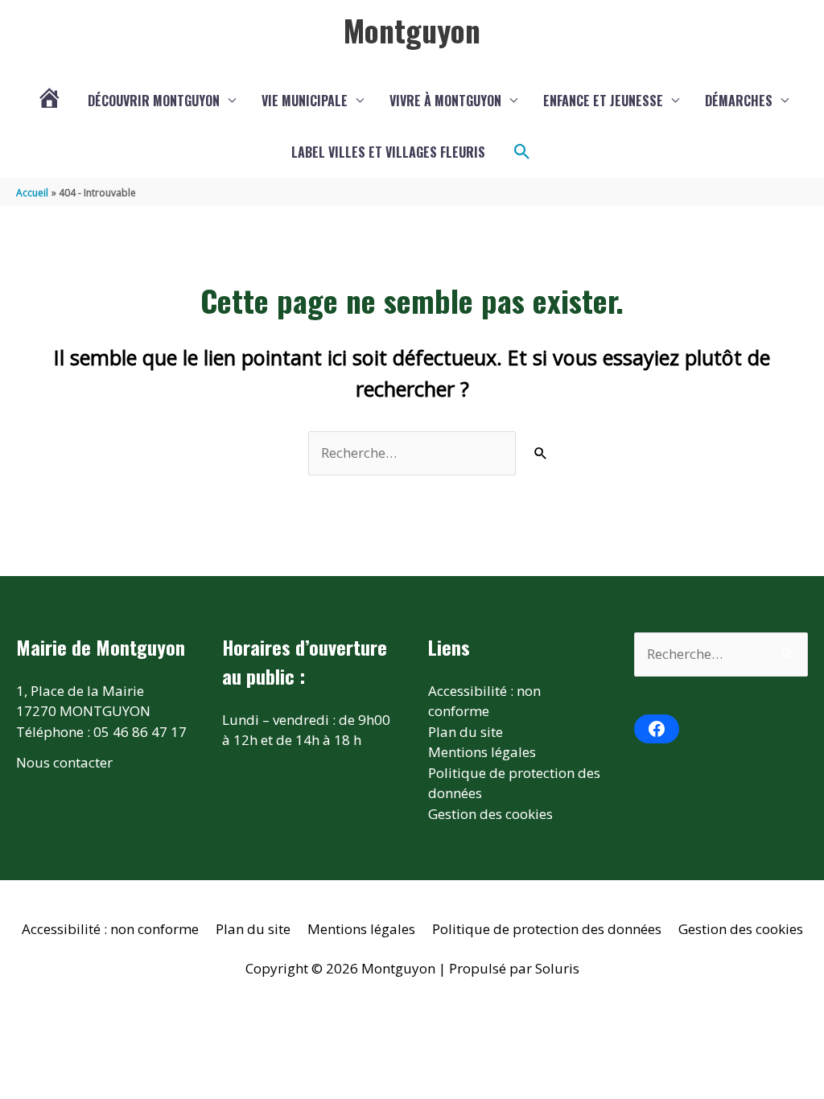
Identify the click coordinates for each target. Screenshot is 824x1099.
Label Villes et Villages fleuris (388, 152)
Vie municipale (305, 100)
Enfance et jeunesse (603, 100)
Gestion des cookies (490, 814)
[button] (522, 152)
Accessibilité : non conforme (110, 929)
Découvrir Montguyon (154, 100)
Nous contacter (64, 762)
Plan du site (465, 731)
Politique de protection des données (546, 929)
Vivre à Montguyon (445, 100)
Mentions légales (482, 752)
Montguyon (412, 29)
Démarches (738, 100)
